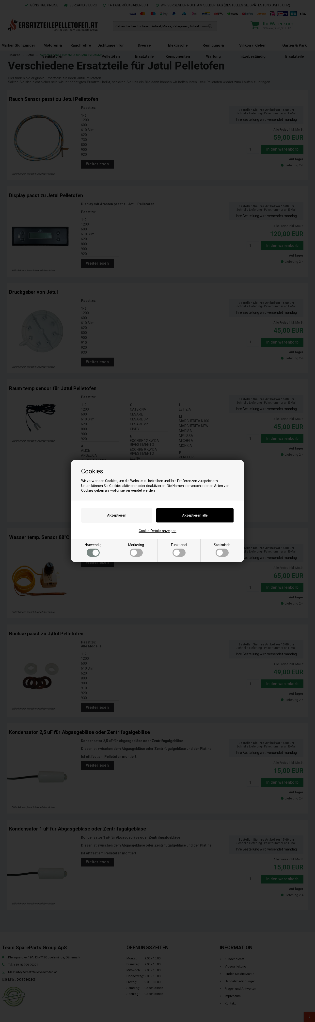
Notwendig (93, 545)
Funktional (179, 545)
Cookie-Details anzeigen (157, 531)
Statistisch (222, 545)
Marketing (136, 545)
